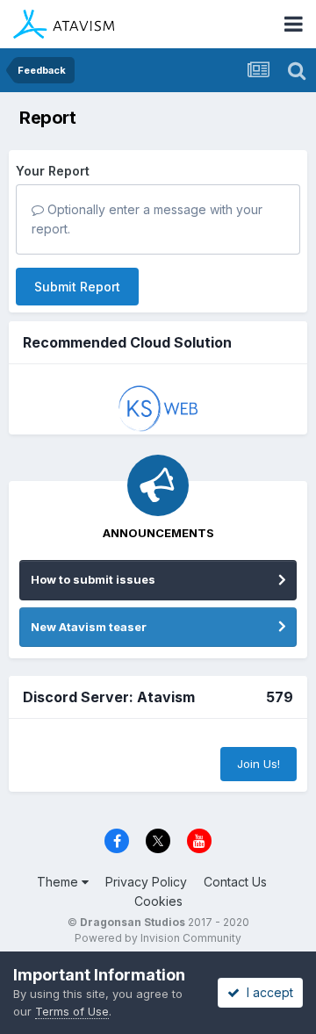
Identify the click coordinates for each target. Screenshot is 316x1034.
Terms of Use (72, 1011)
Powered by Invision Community (158, 937)
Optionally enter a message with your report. (147, 219)
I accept (266, 992)
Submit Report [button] (77, 286)
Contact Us (235, 881)
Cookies (158, 901)
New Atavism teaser (89, 627)
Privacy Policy (146, 881)
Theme (59, 881)
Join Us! (258, 764)
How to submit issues (93, 579)
